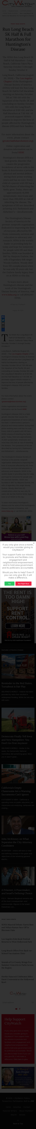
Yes (9, 584)
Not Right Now (23, 584)
